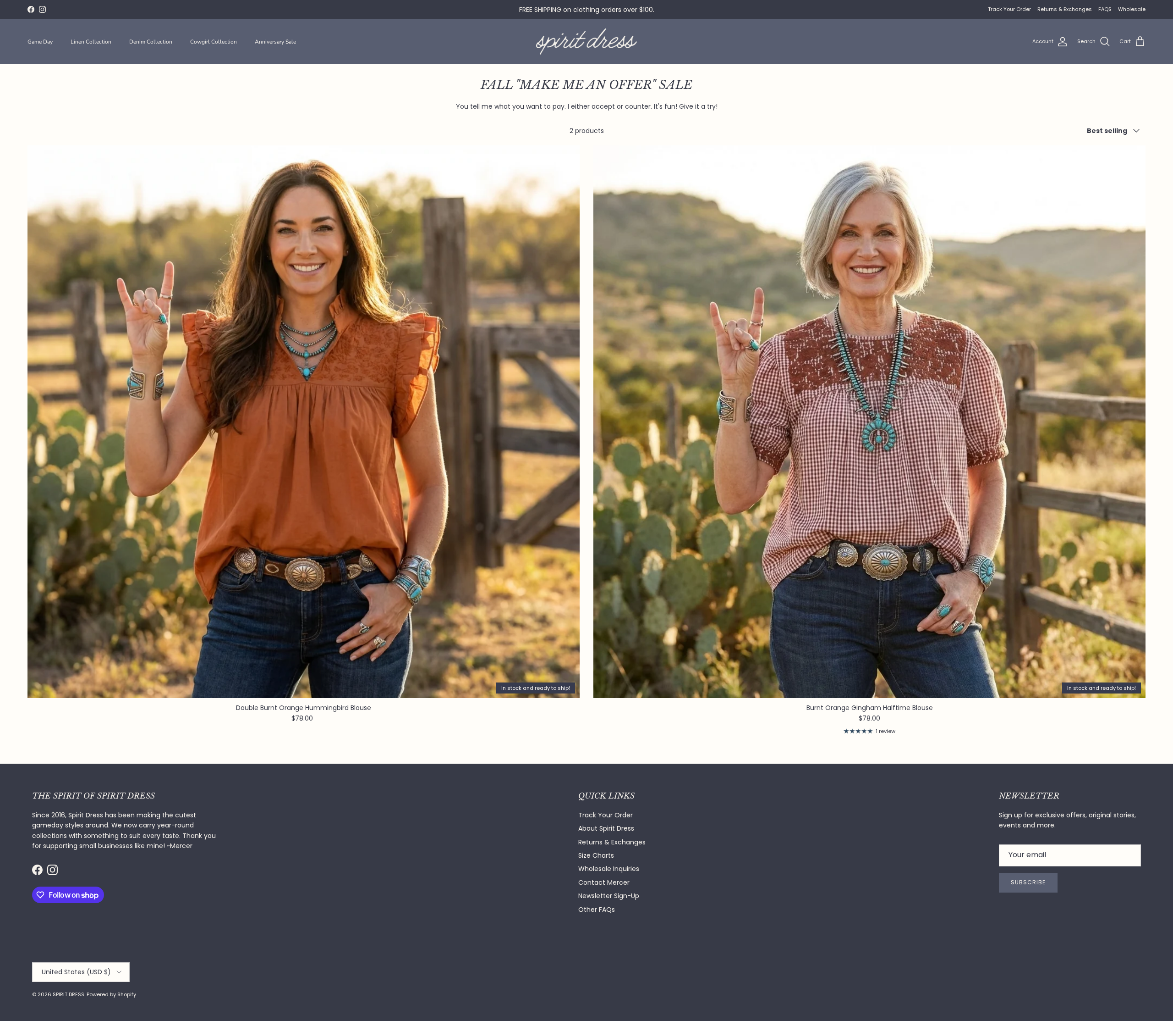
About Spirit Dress (606, 828)
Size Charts (596, 855)
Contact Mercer (604, 882)
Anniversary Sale (275, 41)
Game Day (40, 41)
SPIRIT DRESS (68, 994)
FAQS (1105, 9)
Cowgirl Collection (213, 41)
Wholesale (1132, 9)
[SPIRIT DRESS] (586, 41)
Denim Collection (150, 41)
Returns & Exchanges (1064, 9)
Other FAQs (596, 909)
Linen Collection (91, 41)
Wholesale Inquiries (608, 868)
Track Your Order (1009, 9)
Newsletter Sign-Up (608, 895)
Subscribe (1028, 882)
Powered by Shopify (111, 994)
